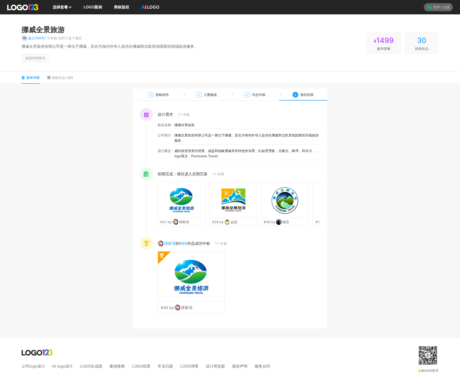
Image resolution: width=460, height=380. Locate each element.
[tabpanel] (230, 208)
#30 (183, 243)
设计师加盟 (215, 366)
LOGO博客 (189, 366)
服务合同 (262, 366)
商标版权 (121, 7)
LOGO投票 (141, 366)
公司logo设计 (33, 366)
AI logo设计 (62, 366)
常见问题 (165, 366)
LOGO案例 (93, 7)
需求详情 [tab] (33, 78)
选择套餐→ (62, 7)
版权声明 (239, 366)
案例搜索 (117, 366)
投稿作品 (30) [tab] (62, 78)
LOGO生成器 (91, 366)
